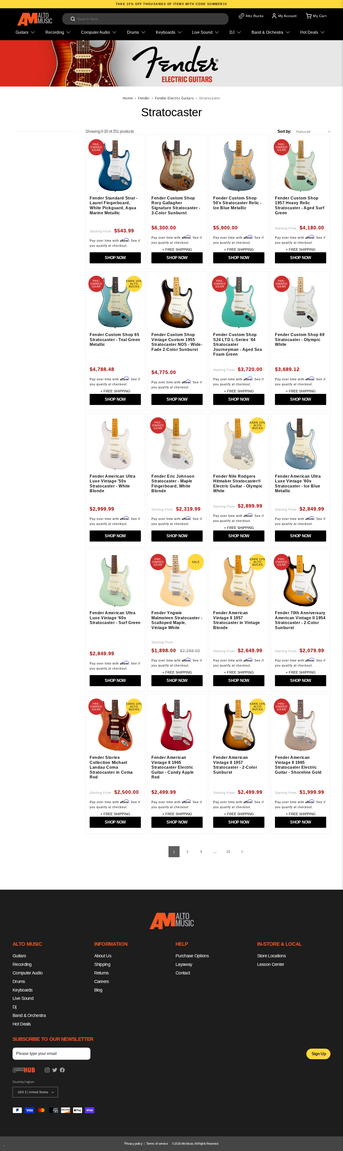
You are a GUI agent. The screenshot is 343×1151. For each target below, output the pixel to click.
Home (128, 98)
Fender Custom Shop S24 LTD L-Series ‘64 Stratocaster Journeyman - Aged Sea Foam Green (237, 344)
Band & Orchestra (29, 1015)
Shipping (102, 964)
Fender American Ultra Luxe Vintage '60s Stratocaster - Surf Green (115, 618)
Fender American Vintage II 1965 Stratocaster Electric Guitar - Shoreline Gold (298, 764)
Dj (15, 1006)
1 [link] (174, 851)
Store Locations (271, 956)
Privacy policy (133, 1143)
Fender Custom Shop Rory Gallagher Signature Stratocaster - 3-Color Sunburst (175, 205)
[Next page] (241, 851)
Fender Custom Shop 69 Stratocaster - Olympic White (300, 340)
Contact (183, 972)
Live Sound (23, 998)
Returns (101, 972)
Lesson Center (270, 964)
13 (228, 851)
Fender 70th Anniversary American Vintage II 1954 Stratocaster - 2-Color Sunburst (300, 620)
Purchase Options (192, 956)
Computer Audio (27, 972)
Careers (101, 981)
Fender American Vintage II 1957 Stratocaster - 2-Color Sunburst (235, 764)
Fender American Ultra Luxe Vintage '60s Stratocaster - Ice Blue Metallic (298, 483)
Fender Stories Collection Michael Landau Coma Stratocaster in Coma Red (111, 767)
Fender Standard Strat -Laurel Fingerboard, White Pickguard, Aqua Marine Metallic (114, 205)
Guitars (19, 956)
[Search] (72, 18)
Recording (22, 964)
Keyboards (23, 990)
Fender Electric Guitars (174, 98)
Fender (144, 98)
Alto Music (187, 1143)
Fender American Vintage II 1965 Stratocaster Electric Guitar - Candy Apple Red (172, 767)
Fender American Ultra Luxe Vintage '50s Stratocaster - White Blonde (113, 483)
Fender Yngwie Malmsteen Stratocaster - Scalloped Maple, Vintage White (176, 620)
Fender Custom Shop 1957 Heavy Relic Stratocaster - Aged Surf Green (299, 205)
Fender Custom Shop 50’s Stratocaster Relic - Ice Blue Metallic (237, 203)
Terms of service (157, 1143)
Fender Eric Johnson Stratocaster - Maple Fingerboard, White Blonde (172, 483)
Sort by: (284, 131)
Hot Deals (22, 1023)
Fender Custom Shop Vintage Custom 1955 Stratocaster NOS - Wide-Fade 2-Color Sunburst (176, 342)
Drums (19, 981)
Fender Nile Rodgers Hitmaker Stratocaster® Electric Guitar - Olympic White (238, 483)
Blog (98, 990)
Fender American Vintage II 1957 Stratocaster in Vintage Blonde (236, 620)
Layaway (184, 964)
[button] (316, 16)
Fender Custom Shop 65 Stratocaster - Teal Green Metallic (115, 340)
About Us (102, 956)
